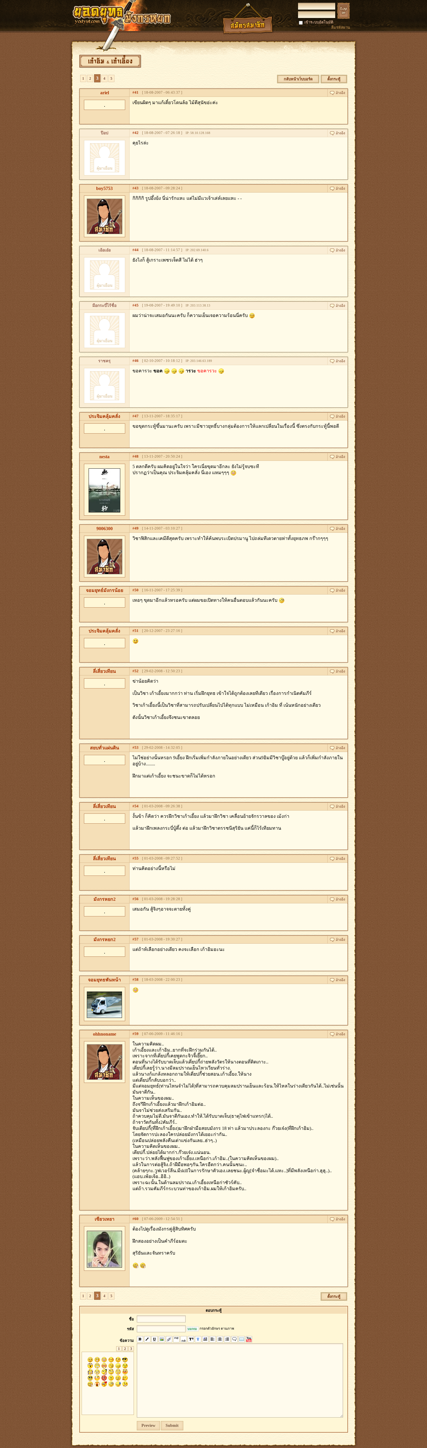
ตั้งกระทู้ (333, 79)
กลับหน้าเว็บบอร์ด (298, 79)
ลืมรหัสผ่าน (340, 27)
